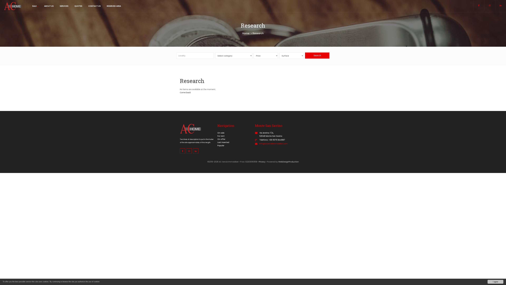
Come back (185, 92)
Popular (220, 145)
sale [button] (34, 6)
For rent (221, 136)
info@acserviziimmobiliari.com (273, 143)
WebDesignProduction (288, 161)
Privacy (262, 161)
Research (258, 33)
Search (317, 55)
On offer (221, 139)
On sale (220, 133)
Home (245, 33)
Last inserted (223, 142)
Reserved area (114, 6)
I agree (495, 282)
